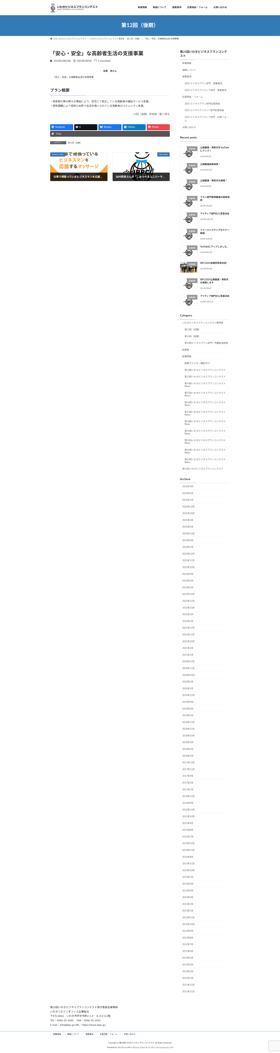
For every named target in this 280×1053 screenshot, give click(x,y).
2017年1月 (187, 789)
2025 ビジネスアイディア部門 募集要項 (205, 90)
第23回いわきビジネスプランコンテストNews (205, 460)
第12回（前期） (193, 330)
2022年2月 (187, 614)
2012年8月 (187, 938)
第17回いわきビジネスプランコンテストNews (205, 413)
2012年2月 (187, 971)
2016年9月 (187, 803)
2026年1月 (187, 500)
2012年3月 (187, 965)
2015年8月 (187, 830)
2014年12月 (188, 843)
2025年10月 (188, 513)
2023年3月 (187, 581)
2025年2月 (187, 527)
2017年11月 (188, 769)
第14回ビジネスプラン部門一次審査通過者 (206, 343)
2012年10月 (188, 924)
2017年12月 (188, 763)
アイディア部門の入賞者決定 (214, 214)
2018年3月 (187, 742)
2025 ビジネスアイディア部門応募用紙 (204, 110)
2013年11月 (188, 864)
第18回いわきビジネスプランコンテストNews (205, 422)
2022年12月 (188, 594)
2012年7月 (187, 944)
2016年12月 (188, 796)
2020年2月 (187, 682)
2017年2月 (187, 783)
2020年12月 (188, 661)
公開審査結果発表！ (210, 164)
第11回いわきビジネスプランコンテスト (202, 469)
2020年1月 (187, 688)
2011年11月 (188, 991)
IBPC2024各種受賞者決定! (213, 263)
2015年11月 (188, 810)
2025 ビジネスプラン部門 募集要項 (203, 83)
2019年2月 (187, 715)
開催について (189, 70)
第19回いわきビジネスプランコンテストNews (205, 432)
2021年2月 (187, 648)
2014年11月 (188, 850)
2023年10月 (188, 567)
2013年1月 (187, 911)
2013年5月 (187, 884)
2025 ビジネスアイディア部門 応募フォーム (207, 119)
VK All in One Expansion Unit (160, 1047)
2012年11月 (188, 917)
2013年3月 (187, 897)
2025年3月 (187, 520)
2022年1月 (187, 621)
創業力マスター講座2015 (197, 363)
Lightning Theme (138, 1047)
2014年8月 (187, 857)
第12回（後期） (75, 143)
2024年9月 (187, 540)
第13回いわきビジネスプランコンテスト (205, 377)
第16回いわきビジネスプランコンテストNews (205, 403)
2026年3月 (187, 486)
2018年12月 (188, 722)
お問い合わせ (189, 127)
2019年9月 (187, 702)
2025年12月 (188, 507)
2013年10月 (188, 870)
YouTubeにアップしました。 (214, 247)
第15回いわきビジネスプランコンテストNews (205, 394)
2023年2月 (187, 587)
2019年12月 (188, 695)
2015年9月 (187, 823)
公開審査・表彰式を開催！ (213, 181)
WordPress (122, 1047)
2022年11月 (188, 601)
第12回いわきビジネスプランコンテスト (205, 370)
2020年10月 (188, 675)
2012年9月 (187, 931)
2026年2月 (187, 493)
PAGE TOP (270, 1018)
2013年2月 (187, 904)
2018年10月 (188, 735)
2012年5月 (187, 958)
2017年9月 (187, 776)
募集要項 (186, 77)
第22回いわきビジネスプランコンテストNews (205, 451)
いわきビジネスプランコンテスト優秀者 (202, 323)
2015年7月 (187, 837)
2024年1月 (187, 547)
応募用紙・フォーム (192, 97)
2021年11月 (188, 635)
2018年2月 (187, 749)
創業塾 (185, 350)
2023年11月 (188, 560)
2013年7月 (187, 877)
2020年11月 (188, 668)
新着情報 (186, 63)
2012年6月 (187, 951)
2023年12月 (188, 554)
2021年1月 (187, 655)
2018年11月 (188, 729)
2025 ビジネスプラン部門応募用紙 (202, 103)
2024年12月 (188, 534)
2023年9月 (187, 574)
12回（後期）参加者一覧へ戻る (151, 114)
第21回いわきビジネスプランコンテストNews (205, 441)
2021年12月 (188, 628)
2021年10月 (188, 641)
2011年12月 (188, 985)
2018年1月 (187, 756)
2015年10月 (188, 816)
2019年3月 (187, 709)
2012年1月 (187, 978)
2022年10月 (188, 608)
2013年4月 (187, 890)
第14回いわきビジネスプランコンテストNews (205, 384)
